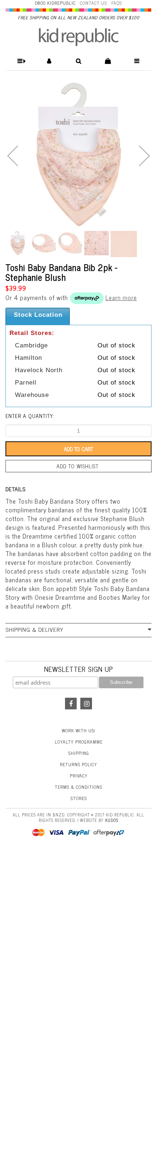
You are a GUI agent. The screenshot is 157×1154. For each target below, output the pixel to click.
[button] (20, 61)
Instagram (86, 703)
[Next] (144, 155)
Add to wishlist (78, 466)
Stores (78, 798)
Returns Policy (78, 764)
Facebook (71, 703)
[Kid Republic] (79, 37)
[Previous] (12, 155)
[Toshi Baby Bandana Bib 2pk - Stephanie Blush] (78, 154)
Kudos (111, 820)
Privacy (79, 775)
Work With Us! (78, 730)
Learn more (121, 297)
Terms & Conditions (78, 787)
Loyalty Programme (79, 741)
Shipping (78, 753)
